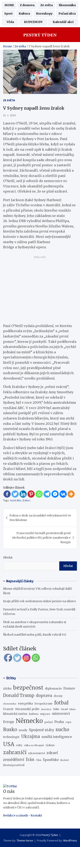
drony (58, 696)
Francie (8, 709)
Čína (38, 760)
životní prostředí (13, 765)
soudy (23, 730)
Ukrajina (30, 736)
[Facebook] (7, 494)
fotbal (61, 703)
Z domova (27, 5)
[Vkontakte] (63, 494)
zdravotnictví (36, 753)
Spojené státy (41, 729)
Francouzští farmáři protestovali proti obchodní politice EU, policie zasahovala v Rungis (41, 537)
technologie (11, 737)
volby (19, 745)
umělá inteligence (57, 737)
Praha (59, 722)
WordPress (70, 840)
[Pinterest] (31, 494)
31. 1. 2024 (9, 115)
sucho (62, 729)
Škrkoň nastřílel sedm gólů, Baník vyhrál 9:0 (34, 634)
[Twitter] (15, 494)
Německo (29, 721)
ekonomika (9, 703)
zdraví (52, 753)
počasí (49, 722)
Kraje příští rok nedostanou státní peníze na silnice (39, 601)
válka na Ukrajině (34, 745)
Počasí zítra (67, 13)
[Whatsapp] (39, 494)
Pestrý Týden (50, 835)
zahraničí (14, 752)
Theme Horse (25, 840)
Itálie (56, 709)
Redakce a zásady (15, 815)
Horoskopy (44, 13)
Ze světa (46, 5)
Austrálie (15, 500)
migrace (45, 713)
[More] (71, 494)
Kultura (24, 13)
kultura (33, 713)
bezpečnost (28, 687)
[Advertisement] (40, 289)
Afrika (7, 688)
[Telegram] (47, 494)
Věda (10, 22)
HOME (9, 5)
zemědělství (13, 759)
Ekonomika (67, 5)
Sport (8, 13)
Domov (69, 688)
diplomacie (53, 688)
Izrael (64, 709)
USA (8, 744)
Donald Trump (18, 695)
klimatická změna (15, 714)
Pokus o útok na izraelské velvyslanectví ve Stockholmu (40, 518)
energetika (25, 703)
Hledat (8, 557)
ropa (68, 722)
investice (46, 709)
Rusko (10, 729)
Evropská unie (43, 703)
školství (64, 760)
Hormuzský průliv (27, 709)
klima (72, 709)
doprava (44, 695)
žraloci (26, 500)
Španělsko (51, 760)
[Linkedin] (23, 494)
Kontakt (36, 815)
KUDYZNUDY (33, 22)
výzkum (50, 745)
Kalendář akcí (63, 22)
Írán (30, 759)
